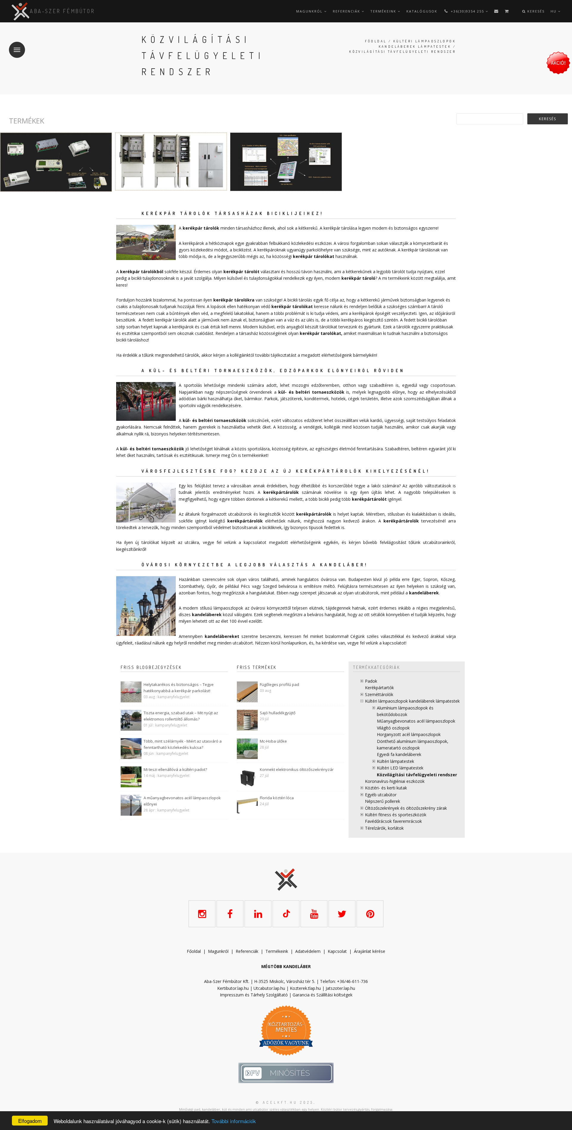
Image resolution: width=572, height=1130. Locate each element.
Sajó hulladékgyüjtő (278, 712)
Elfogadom (30, 1120)
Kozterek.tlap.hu (305, 988)
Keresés (535, 11)
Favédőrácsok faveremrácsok (393, 821)
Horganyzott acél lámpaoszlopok (409, 734)
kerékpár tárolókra (233, 300)
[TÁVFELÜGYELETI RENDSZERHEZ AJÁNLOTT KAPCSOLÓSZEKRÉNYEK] (171, 161)
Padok (371, 681)
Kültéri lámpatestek (395, 761)
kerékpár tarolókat (320, 333)
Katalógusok (421, 11)
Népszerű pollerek (382, 801)
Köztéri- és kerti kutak (386, 788)
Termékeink (384, 11)
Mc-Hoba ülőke (273, 741)
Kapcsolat (337, 951)
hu (554, 11)
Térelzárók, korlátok (384, 828)
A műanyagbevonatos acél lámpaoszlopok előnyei (182, 801)
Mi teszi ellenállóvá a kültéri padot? (175, 769)
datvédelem (309, 951)
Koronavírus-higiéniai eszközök (395, 781)
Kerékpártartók (379, 687)
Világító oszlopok (393, 728)
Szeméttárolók (379, 694)
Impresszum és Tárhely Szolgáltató (254, 995)
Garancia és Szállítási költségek (322, 995)
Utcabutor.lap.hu (269, 988)
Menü (17, 50)
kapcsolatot (394, 643)
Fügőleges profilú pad (279, 684)
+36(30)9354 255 (467, 11)
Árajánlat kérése (369, 951)
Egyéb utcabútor (381, 794)
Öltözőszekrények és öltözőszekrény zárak (406, 808)
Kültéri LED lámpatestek (400, 768)
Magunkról (310, 11)
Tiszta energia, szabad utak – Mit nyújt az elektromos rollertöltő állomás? (181, 716)
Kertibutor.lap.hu (233, 988)
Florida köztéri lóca (277, 797)
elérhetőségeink (305, 542)
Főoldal (376, 41)
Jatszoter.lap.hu (340, 988)
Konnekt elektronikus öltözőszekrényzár (297, 769)
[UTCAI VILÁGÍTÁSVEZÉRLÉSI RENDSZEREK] (286, 161)
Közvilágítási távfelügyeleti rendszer (417, 774)
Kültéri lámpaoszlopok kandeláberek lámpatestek (412, 701)
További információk (234, 1121)
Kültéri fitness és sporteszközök (395, 814)
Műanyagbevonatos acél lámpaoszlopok (416, 721)
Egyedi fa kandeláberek (399, 754)
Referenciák (347, 11)
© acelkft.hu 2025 (285, 1102)
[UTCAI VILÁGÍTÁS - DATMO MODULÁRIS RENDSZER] (56, 162)
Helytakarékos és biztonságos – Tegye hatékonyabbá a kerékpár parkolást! (179, 687)
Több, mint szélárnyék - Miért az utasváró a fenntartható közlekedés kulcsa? (183, 744)
